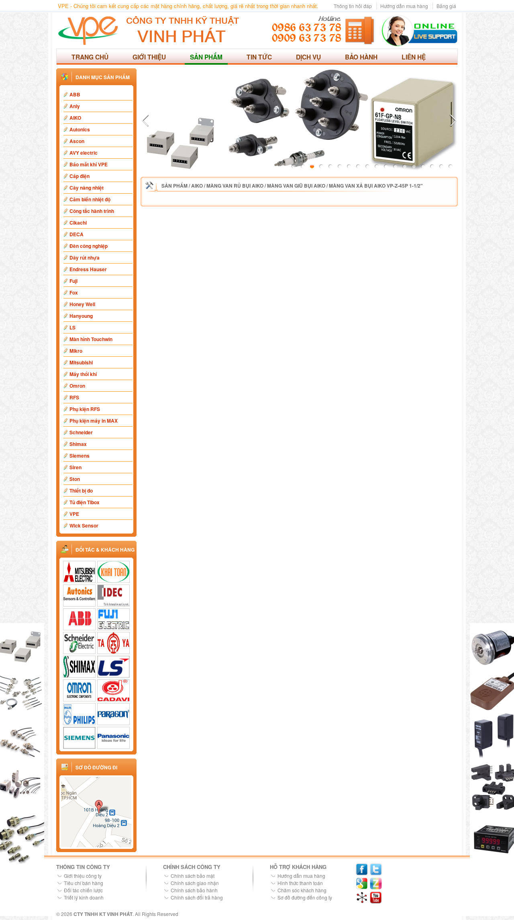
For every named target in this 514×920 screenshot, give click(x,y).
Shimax (78, 444)
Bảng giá (446, 5)
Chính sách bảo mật (192, 875)
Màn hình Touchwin (90, 339)
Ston (74, 478)
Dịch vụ (308, 56)
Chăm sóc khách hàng (301, 890)
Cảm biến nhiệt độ (89, 199)
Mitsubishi (81, 362)
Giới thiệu (149, 56)
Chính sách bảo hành (194, 890)
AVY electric (83, 152)
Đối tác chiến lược (83, 890)
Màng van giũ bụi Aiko (296, 185)
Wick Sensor (83, 525)
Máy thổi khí (83, 374)
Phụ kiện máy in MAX (93, 420)
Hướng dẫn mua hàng (404, 5)
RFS (74, 397)
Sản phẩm (206, 56)
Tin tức (259, 56)
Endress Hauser (88, 269)
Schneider (81, 432)
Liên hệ (414, 56)
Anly (74, 106)
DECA (76, 234)
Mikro (75, 350)
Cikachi (78, 222)
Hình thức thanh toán (300, 882)
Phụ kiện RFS (84, 409)
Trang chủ (89, 56)
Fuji (73, 280)
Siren (75, 467)
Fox (73, 292)
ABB (74, 94)
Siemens (79, 455)
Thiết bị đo (81, 490)
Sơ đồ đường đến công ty (304, 897)
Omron (77, 385)
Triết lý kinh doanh (84, 897)
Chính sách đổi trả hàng (197, 897)
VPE (74, 513)
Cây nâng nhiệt (86, 187)
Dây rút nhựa (84, 257)
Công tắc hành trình (91, 211)
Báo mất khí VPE (88, 164)
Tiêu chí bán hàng (83, 882)
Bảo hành (361, 56)
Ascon (76, 141)
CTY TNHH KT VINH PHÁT (103, 914)
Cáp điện (79, 176)
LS (72, 327)
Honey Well (82, 304)
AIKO (75, 117)
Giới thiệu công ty (83, 875)
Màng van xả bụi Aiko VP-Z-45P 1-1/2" (376, 185)
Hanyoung (81, 315)
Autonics (79, 129)
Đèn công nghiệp (88, 245)
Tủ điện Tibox (84, 502)
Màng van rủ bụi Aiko (234, 185)
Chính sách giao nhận (195, 882)
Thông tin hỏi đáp (353, 5)
